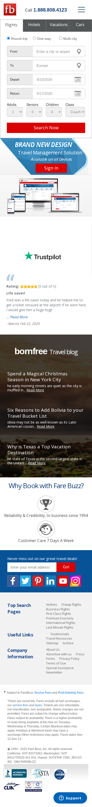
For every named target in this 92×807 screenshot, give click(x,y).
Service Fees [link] (43, 692)
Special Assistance (60, 668)
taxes (38, 705)
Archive (68, 643)
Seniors (32, 104)
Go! (66, 567)
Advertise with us (59, 654)
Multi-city (70, 39)
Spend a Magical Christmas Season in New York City (37, 376)
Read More (19, 316)
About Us (53, 649)
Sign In (51, 168)
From (13, 51)
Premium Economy (60, 618)
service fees (21, 705)
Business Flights (58, 609)
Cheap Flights (71, 604)
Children (52, 104)
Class (70, 104)
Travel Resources (59, 638)
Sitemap (52, 643)
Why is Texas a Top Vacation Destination (39, 449)
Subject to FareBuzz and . (44, 692)
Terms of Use (56, 663)
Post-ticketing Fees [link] (70, 692)
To (11, 65)
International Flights (60, 622)
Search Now (46, 128)
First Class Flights (58, 613)
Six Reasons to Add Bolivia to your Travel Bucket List (45, 413)
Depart (14, 79)
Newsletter (54, 672)
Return (14, 93)
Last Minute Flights (59, 627)
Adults (11, 104)
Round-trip (19, 39)
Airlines (51, 604)
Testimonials (59, 634)
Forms (50, 658)
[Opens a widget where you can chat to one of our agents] (70, 798)
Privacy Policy (69, 658)
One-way (44, 39)
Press (80, 654)
